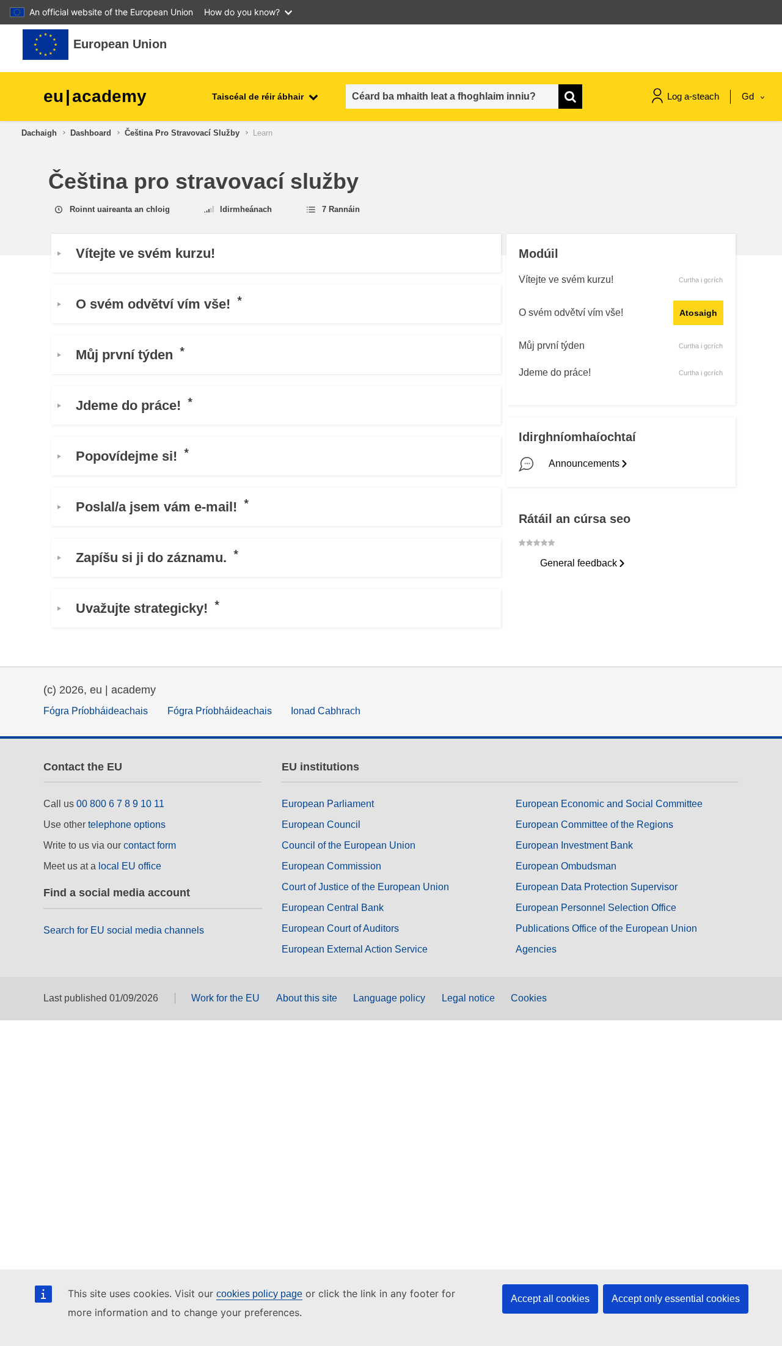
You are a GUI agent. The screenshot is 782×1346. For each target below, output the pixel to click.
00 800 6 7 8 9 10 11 (120, 804)
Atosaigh (698, 313)
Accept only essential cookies (676, 1298)
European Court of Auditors (340, 928)
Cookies (529, 998)
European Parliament (328, 804)
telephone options (127, 824)
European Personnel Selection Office (596, 907)
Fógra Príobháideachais (95, 711)
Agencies (536, 949)
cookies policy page (259, 1294)
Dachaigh (39, 132)
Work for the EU (225, 998)
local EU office (129, 866)
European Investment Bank (574, 845)
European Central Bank (333, 907)
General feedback (578, 563)
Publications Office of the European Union (606, 928)
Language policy (389, 998)
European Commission (331, 866)
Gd (749, 96)
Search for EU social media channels (123, 930)
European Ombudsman (566, 866)
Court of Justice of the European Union (365, 887)
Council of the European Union (348, 845)
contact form (149, 845)
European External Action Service (355, 949)
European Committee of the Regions (594, 824)
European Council (321, 824)
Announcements (584, 463)
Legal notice (468, 998)
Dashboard (90, 132)
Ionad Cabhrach (325, 711)
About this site (306, 998)
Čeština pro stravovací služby (182, 132)
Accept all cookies (550, 1298)
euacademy (95, 96)
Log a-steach (693, 96)
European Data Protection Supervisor (597, 887)
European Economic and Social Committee (609, 804)
